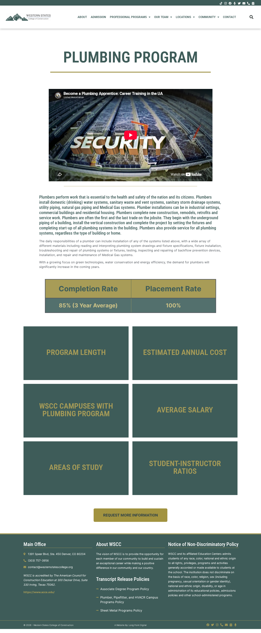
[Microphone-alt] (234, 3)
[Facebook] (230, 3)
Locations (183, 17)
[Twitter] (239, 3)
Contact (229, 17)
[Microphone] (235, 625)
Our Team (161, 17)
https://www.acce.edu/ (39, 592)
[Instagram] (225, 3)
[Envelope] (244, 3)
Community (207, 17)
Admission (98, 17)
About (82, 17)
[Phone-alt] (248, 3)
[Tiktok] (221, 3)
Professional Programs (128, 17)
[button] (251, 17)
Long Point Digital (138, 625)
